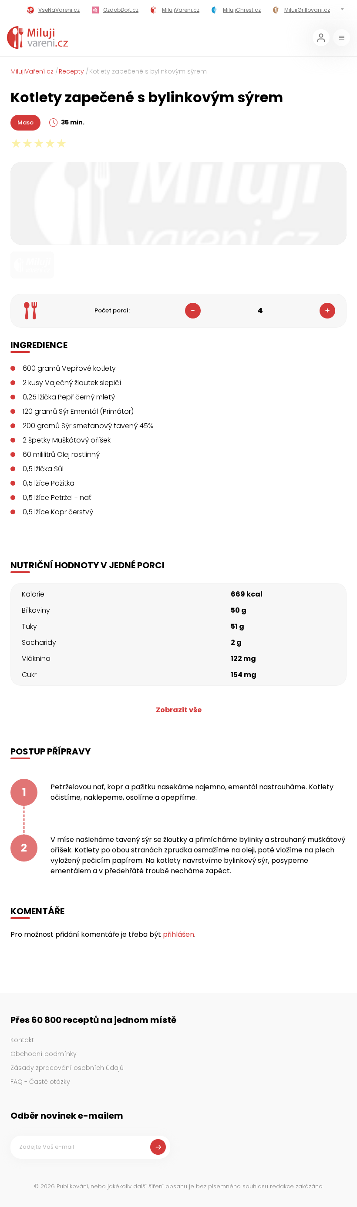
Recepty (71, 71)
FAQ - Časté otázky (40, 1081)
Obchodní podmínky (43, 1053)
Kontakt (22, 1040)
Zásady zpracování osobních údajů (67, 1067)
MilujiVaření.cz (32, 71)
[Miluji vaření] (37, 37)
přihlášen (178, 934)
